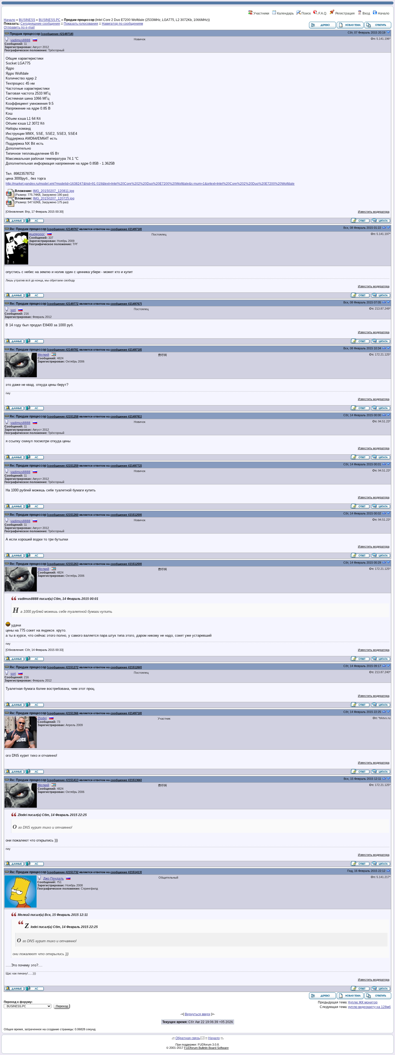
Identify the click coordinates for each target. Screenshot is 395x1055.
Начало (383, 13)
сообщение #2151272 (63, 667)
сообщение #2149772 (63, 303)
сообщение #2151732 (63, 872)
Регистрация (345, 13)
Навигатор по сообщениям (122, 24)
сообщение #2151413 (63, 780)
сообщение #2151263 (63, 563)
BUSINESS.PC (49, 20)
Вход (366, 13)
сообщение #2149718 (57, 33)
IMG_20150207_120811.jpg (53, 191)
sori (13, 310)
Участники (261, 13)
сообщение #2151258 (63, 416)
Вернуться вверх (197, 1014)
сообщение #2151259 (63, 465)
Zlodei (42, 718)
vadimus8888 (20, 40)
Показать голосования (81, 24)
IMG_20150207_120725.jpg (53, 198)
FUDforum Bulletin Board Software (206, 1047)
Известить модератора (373, 211)
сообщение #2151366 (63, 713)
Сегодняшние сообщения (40, 24)
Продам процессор (25, 34)
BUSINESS (27, 20)
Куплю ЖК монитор (363, 1002)
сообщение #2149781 (63, 349)
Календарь (285, 13)
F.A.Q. (322, 13)
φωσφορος (37, 234)
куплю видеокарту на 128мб (369, 1007)
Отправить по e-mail (19, 27)
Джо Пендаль (53, 878)
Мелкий (43, 355)
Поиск (306, 13)
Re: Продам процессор (28, 229)
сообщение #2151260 (63, 514)
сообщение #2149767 (63, 229)
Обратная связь (187, 1038)
